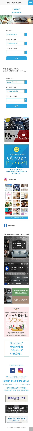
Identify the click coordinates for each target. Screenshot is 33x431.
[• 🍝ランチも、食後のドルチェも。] (16, 203)
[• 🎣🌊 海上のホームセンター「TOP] (16, 187)
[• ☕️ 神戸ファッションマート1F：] (24, 195)
